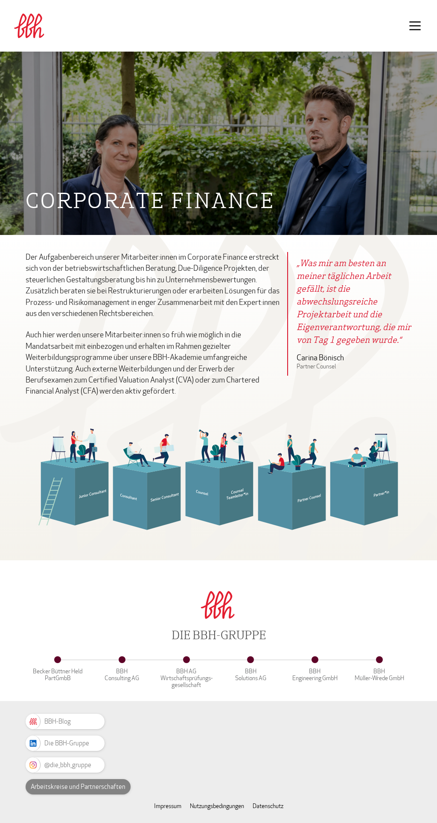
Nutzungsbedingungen (217, 806)
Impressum (167, 806)
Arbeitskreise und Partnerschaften (78, 787)
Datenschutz (268, 806)
